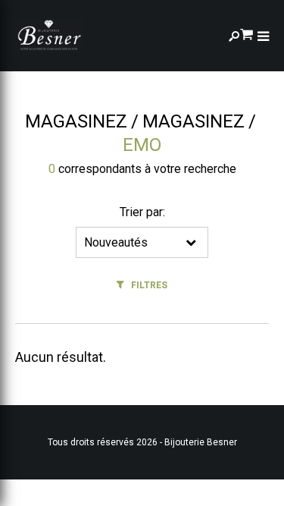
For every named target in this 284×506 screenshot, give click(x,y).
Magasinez (76, 121)
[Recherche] (234, 36)
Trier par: (142, 212)
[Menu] (263, 36)
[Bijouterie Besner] (49, 35)
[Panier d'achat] (246, 33)
